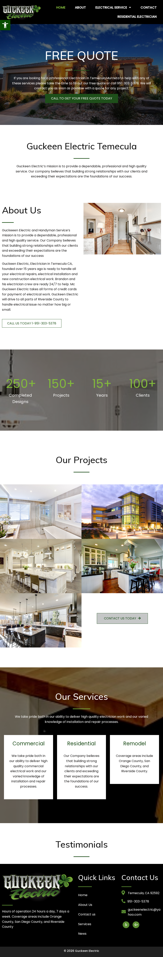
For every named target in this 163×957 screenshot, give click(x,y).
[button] (5, 25)
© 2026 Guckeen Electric (81, 951)
